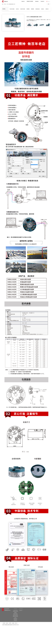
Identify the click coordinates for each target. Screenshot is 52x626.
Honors (15, 617)
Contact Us (42, 1)
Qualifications (15, 618)
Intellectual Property (15, 616)
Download (36, 1)
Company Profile (15, 610)
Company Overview (15, 611)
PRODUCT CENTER (30, 1)
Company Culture (15, 614)
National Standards (15, 615)
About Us (23, 1)
